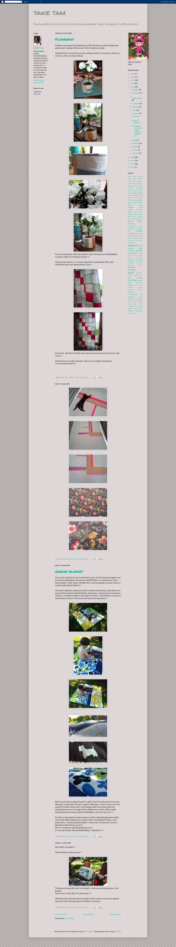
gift (140, 200)
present (132, 267)
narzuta (133, 245)
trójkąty (139, 301)
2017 (133, 80)
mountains (131, 243)
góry (129, 202)
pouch (140, 265)
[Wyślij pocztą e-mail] (93, 377)
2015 (133, 87)
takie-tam (39, 48)
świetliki (131, 292)
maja (135, 140)
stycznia (136, 153)
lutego (135, 150)
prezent (132, 269)
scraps (140, 280)
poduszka (139, 260)
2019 (133, 74)
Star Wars (139, 285)
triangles (139, 299)
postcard (130, 265)
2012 (133, 164)
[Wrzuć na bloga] (95, 377)
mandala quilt (133, 233)
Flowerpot (64, 39)
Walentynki (138, 311)
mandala (139, 231)
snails (130, 283)
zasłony (133, 313)
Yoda (129, 313)
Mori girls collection (135, 240)
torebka (130, 299)
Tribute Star (132, 301)
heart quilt (138, 212)
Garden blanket (69, 571)
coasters (130, 186)
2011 (133, 167)
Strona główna (88, 914)
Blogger (118, 931)
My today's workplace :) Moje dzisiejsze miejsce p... (137, 131)
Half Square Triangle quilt (135, 209)
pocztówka (139, 258)
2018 (133, 77)
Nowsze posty (61, 914)
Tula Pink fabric (135, 304)
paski (140, 255)
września (136, 103)
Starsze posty (115, 914)
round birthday (135, 278)
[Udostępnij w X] (97, 377)
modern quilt (137, 238)
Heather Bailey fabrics (135, 214)
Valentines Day (133, 306)
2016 (133, 83)
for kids (136, 198)
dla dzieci (138, 193)
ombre (140, 253)
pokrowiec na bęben (135, 262)
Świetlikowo (132, 294)
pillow (130, 258)
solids (130, 285)
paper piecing (132, 255)
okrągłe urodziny (135, 251)
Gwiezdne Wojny (137, 202)
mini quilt (135, 235)
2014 (133, 157)
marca (135, 147)
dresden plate (133, 195)
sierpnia (136, 107)
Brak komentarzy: (82, 377)
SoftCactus (139, 283)
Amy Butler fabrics (135, 177)
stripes (130, 287)
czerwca (136, 113)
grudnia (136, 90)
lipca (135, 110)
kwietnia (136, 143)
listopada (136, 93)
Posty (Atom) (70, 918)
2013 (133, 161)
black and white (137, 183)
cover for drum (137, 186)
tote (134, 299)
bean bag (136, 181)
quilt (131, 272)
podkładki (131, 260)
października (137, 98)
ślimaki (140, 290)
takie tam (50, 12)
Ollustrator (89, 931)
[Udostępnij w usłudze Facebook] (99, 377)
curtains (130, 188)
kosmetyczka (132, 226)
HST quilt (132, 217)
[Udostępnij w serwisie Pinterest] (102, 377)
